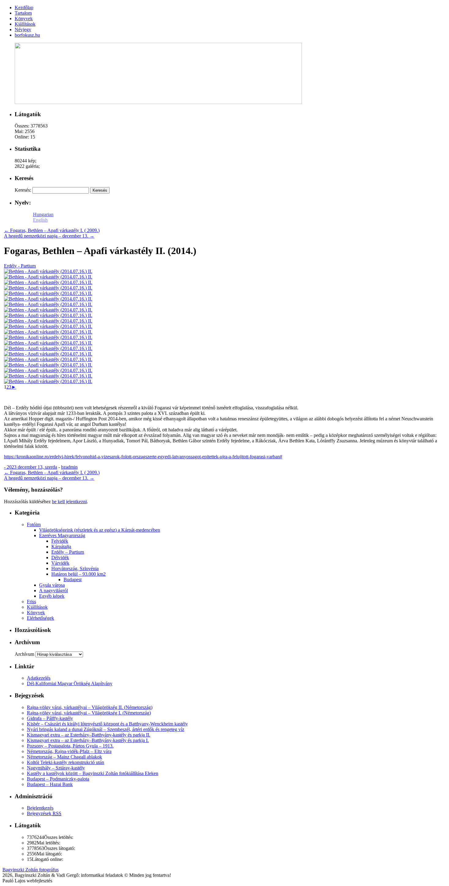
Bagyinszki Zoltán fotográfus (30, 869)
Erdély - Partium (20, 265)
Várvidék (60, 563)
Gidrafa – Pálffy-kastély (50, 718)
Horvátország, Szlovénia (75, 568)
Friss (31, 601)
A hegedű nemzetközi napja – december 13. (49, 235)
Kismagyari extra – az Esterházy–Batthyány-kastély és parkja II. (88, 734)
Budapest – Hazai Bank (50, 784)
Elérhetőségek (40, 618)
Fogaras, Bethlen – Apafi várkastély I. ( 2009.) (52, 230)
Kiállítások (37, 607)
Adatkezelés (38, 678)
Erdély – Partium (67, 552)
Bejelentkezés (40, 807)
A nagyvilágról (53, 590)
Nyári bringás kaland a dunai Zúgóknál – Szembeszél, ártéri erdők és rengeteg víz (105, 729)
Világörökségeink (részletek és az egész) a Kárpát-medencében (99, 530)
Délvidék (60, 557)
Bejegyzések (44, 813)
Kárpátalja (61, 546)
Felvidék (59, 541)
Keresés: (23, 190)
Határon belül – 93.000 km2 (78, 574)
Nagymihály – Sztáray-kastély (56, 767)
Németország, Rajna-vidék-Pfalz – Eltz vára (69, 751)
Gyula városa (52, 585)
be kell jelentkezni (69, 501)
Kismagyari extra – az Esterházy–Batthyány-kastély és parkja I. (88, 740)
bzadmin (69, 467)
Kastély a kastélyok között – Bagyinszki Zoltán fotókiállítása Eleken (92, 773)
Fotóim (34, 524)
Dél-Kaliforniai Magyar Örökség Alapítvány (69, 683)
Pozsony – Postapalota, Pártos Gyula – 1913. (70, 745)
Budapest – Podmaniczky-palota (58, 778)
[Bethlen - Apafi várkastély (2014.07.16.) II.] (48, 271)
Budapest (73, 579)
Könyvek (36, 612)
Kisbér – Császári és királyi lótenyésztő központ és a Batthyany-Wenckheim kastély (107, 723)
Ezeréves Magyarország (62, 535)
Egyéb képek (51, 596)
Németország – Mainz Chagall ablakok (64, 756)
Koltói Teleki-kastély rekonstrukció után (65, 762)
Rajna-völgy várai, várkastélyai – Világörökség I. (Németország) (89, 712)
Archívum (24, 654)
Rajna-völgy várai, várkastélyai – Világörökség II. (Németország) (89, 707)
